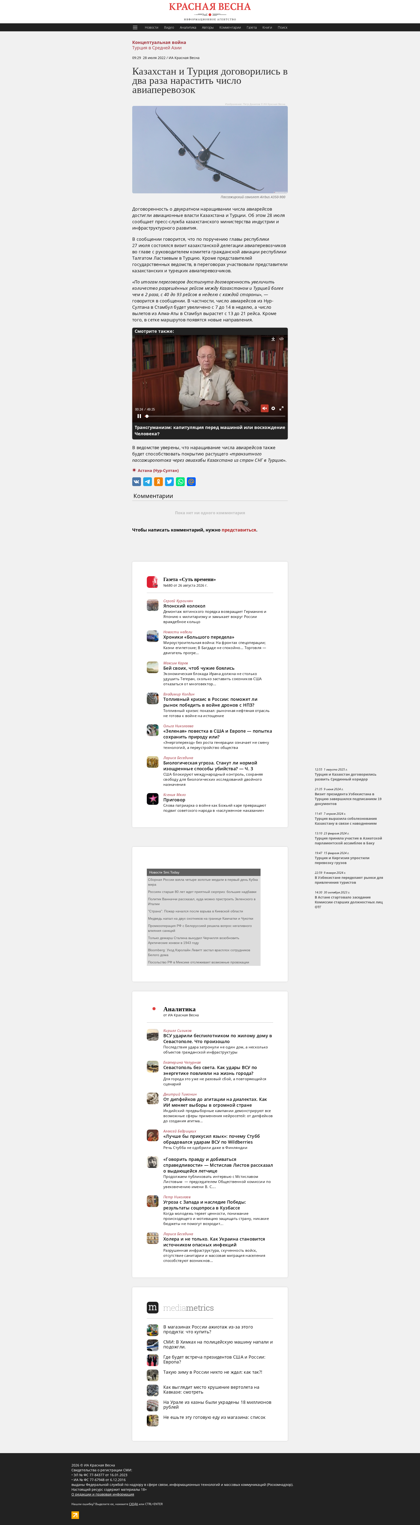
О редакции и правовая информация (102, 1494)
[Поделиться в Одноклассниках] (158, 481)
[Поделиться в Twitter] (169, 481)
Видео (169, 27)
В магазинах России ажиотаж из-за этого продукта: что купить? (208, 1329)
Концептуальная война (159, 42)
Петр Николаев (177, 1196)
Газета (252, 27)
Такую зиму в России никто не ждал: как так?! (212, 1372)
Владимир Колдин (179, 694)
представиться (239, 530)
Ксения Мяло (174, 794)
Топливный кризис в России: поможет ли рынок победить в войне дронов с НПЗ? (210, 702)
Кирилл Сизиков (177, 1030)
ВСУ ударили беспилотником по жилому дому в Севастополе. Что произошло (217, 1038)
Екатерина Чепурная (182, 1062)
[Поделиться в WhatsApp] (180, 481)
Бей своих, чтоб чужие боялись (199, 668)
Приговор (174, 800)
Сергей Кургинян (178, 600)
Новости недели (177, 631)
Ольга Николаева (178, 725)
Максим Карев (175, 662)
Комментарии (230, 27)
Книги (267, 27)
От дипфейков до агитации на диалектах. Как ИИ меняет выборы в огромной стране (215, 1102)
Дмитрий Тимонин (180, 1094)
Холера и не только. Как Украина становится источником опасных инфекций (214, 1242)
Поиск (282, 27)
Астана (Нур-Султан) (158, 471)
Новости (151, 27)
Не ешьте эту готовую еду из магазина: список (214, 1417)
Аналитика (188, 27)
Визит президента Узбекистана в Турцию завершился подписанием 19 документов (348, 799)
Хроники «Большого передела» (198, 637)
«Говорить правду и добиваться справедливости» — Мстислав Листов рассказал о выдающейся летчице (218, 1165)
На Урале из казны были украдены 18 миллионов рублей (217, 1404)
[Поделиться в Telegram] (147, 481)
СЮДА (133, 1504)
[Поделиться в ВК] (136, 481)
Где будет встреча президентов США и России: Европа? (214, 1359)
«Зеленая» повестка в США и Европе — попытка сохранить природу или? (217, 734)
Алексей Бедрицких (179, 1131)
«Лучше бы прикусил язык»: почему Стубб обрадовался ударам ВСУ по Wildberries (211, 1139)
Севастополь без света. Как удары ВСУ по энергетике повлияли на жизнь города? (210, 1070)
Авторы (208, 27)
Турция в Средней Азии (157, 48)
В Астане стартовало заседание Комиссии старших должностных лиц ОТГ (349, 902)
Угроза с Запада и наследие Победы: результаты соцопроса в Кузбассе (204, 1205)
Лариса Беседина (178, 757)
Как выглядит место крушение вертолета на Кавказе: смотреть (211, 1389)
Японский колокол (184, 606)
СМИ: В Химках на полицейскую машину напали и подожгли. (218, 1344)
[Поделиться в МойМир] (191, 481)
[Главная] (210, 11)
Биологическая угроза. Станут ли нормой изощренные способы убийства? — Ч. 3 (210, 765)
